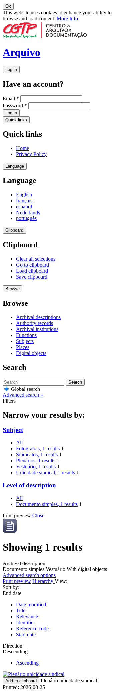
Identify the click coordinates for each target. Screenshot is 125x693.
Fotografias (38, 448)
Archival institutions (37, 329)
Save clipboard (31, 277)
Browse (12, 288)
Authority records (34, 323)
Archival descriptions (38, 317)
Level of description (29, 485)
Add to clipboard (21, 680)
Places (22, 347)
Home (22, 148)
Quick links (16, 119)
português (26, 218)
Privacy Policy (31, 154)
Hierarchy (43, 581)
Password (15, 105)
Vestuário (36, 466)
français (24, 200)
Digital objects (31, 353)
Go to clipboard (32, 265)
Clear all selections (35, 259)
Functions (26, 335)
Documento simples (47, 504)
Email (11, 98)
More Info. (68, 18)
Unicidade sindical (45, 472)
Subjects (25, 341)
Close (38, 515)
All (19, 442)
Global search (25, 389)
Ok (8, 6)
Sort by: (11, 587)
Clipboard (14, 230)
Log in (11, 69)
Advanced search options (29, 575)
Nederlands (28, 212)
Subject (13, 429)
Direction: (13, 646)
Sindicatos (37, 454)
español (24, 206)
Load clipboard (32, 271)
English (24, 194)
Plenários (35, 460)
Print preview (17, 581)
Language (14, 166)
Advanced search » (23, 395)
